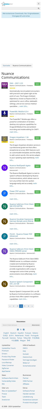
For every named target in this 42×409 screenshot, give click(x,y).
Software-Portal (29, 391)
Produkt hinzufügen (30, 402)
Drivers (4, 354)
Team (4, 397)
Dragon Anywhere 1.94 (19, 137)
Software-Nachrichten (10, 378)
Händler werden (29, 394)
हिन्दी (28, 340)
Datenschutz (27, 357)
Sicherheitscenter (29, 366)
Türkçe (19, 338)
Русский (5, 338)
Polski (27, 335)
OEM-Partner (28, 381)
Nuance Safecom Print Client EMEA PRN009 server (21, 250)
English (6, 333)
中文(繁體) (15, 340)
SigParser (5, 368)
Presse (4, 394)
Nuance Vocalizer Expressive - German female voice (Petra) (22, 220)
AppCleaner (6, 371)
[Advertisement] (21, 40)
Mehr (37, 84)
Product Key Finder (9, 357)
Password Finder (8, 359)
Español (21, 333)
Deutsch (13, 333)
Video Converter (8, 365)
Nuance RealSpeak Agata (20, 165)
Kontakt (26, 354)
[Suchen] (39, 8)
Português (35, 335)
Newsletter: (21, 321)
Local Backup (7, 362)
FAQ (24, 351)
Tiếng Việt (27, 338)
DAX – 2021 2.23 (16, 83)
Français (28, 333)
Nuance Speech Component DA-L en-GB (21, 283)
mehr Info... (23, 106)
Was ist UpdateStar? (9, 391)
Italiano (35, 333)
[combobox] (19, 8)
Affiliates (26, 384)
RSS (3, 384)
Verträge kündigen (30, 360)
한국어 (11, 335)
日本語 (5, 335)
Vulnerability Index (9, 381)
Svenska (13, 338)
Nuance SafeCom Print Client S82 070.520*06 (22, 205)
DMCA (25, 348)
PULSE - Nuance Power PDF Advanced (21, 235)
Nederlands (19, 335)
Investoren (6, 400)
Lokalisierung (28, 397)
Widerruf (26, 363)
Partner (26, 378)
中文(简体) (35, 338)
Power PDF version (17, 191)
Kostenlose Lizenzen (30, 400)
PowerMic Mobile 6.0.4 (19, 111)
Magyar (23, 340)
